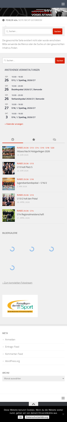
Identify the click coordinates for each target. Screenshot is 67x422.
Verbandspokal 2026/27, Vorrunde (28, 99)
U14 (37, 148)
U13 (32, 148)
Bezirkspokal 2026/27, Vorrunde (27, 89)
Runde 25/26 (23, 148)
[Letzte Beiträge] (12, 139)
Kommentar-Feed (14, 354)
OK (20, 417)
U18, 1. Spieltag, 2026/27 (24, 108)
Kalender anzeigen (14, 124)
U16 (42, 148)
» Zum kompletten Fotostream (17, 282)
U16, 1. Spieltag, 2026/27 (24, 117)
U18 (47, 148)
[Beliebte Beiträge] (33, 139)
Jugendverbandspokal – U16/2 (32, 183)
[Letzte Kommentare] (54, 139)
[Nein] (63, 414)
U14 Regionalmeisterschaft (30, 214)
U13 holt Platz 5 (24, 167)
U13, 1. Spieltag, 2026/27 (24, 80)
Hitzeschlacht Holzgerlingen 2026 (33, 151)
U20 (52, 148)
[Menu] (63, 4)
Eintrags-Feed (12, 346)
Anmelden (10, 339)
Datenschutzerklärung (37, 417)
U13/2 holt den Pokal (27, 198)
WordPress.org (12, 361)
